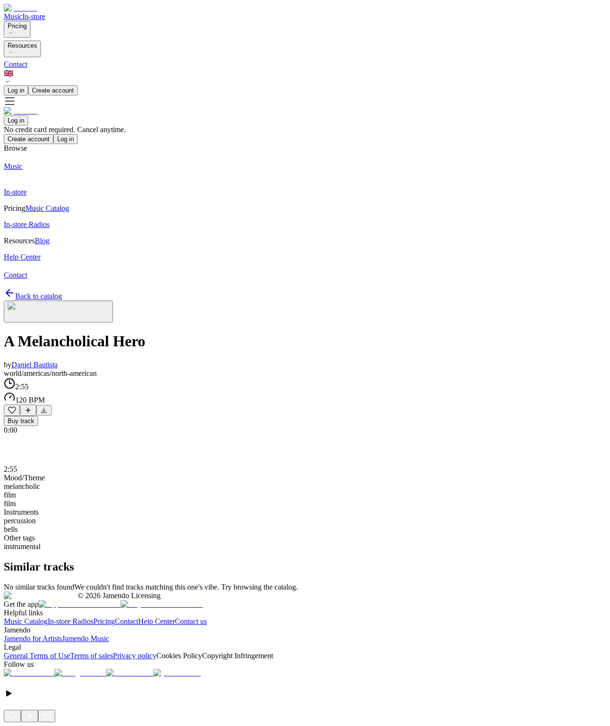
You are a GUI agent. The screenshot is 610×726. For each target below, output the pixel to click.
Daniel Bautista (34, 365)
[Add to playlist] (28, 410)
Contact (15, 64)
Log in (16, 90)
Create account (53, 90)
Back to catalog (38, 296)
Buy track (21, 421)
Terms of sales (91, 656)
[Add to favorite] (12, 410)
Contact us (191, 621)
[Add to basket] (46, 716)
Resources (22, 45)
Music (13, 16)
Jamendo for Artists (33, 638)
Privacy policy (134, 656)
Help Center (156, 621)
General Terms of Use (37, 656)
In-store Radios (70, 621)
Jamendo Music (85, 638)
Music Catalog (26, 621)
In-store (33, 16)
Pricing (17, 26)
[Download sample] (43, 410)
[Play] (58, 311)
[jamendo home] (20, 8)
